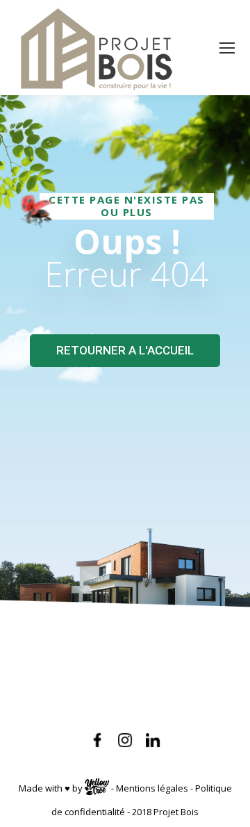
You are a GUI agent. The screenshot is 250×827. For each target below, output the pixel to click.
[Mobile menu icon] (227, 48)
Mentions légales (152, 788)
